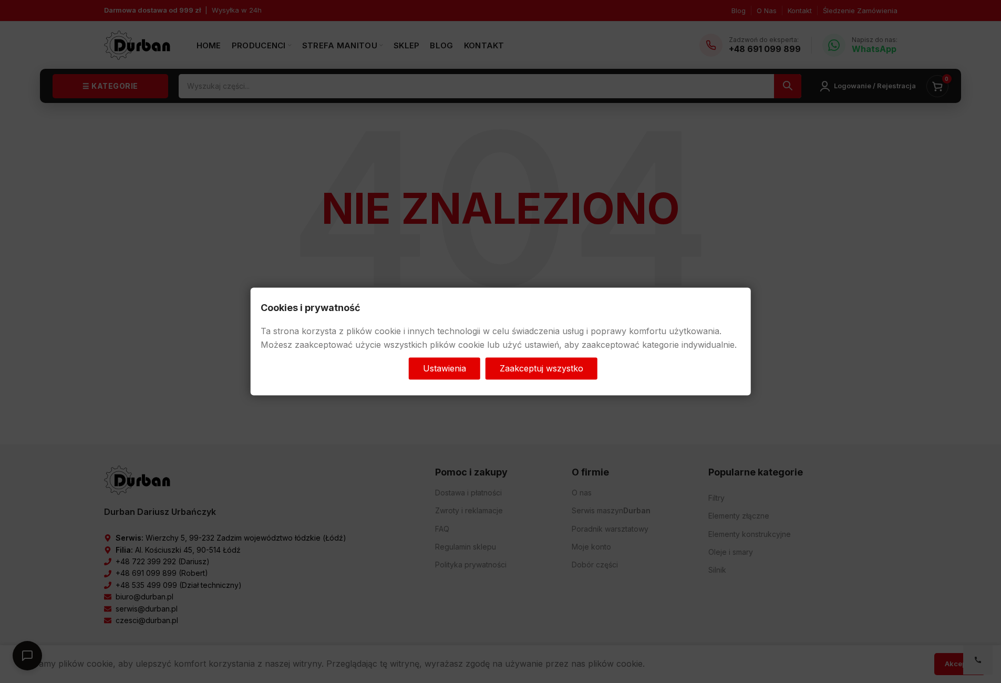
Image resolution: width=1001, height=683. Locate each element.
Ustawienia (444, 368)
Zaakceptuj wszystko (541, 368)
